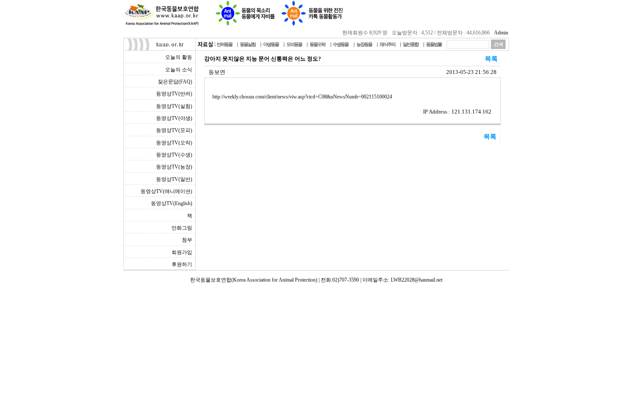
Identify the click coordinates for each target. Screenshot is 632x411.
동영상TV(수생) (174, 155)
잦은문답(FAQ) (175, 82)
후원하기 (182, 264)
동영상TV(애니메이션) (166, 191)
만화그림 (182, 228)
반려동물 (224, 44)
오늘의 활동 (178, 57)
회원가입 (182, 252)
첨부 (187, 240)
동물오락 (317, 44)
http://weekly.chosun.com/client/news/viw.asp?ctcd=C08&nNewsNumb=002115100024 (302, 97)
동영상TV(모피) (174, 130)
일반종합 (410, 44)
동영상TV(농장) (174, 167)
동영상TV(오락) (174, 143)
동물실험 (247, 44)
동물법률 (434, 44)
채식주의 (387, 44)
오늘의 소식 (178, 70)
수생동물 (340, 44)
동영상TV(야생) (174, 118)
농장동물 (364, 44)
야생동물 (271, 44)
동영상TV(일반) (174, 179)
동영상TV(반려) (174, 94)
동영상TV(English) (171, 203)
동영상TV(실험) (174, 106)
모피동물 (294, 44)
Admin (501, 33)
